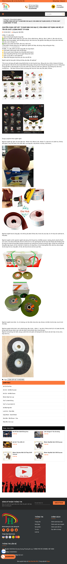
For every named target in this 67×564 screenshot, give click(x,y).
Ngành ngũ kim (6, 60)
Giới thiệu (37, 524)
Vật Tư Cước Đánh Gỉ (9, 404)
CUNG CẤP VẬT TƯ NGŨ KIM (16, 379)
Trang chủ (37, 521)
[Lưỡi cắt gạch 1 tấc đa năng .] (38, 434)
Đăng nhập (56, 1)
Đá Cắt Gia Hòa (7, 386)
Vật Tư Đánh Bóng (8, 400)
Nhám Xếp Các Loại (8, 397)
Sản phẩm (38, 527)
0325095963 (33, 8)
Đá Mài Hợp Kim (7, 407)
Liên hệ (37, 532)
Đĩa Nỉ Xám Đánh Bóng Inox (20, 431)
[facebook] (3, 529)
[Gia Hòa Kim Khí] (5, 6)
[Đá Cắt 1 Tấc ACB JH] (7, 444)
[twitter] (7, 529)
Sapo (48, 561)
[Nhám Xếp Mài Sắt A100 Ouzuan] (38, 445)
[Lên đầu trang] (64, 393)
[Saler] (24, 478)
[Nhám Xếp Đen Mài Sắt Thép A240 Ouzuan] (7, 456)
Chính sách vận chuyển (57, 524)
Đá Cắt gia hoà (33, 240)
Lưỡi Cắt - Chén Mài (8, 411)
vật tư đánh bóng (22, 328)
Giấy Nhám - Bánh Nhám (10, 414)
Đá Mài (40, 240)
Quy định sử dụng (56, 529)
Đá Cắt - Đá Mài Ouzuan (10, 390)
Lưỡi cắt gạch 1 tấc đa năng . (52, 431)
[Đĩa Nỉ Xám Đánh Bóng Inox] (7, 434)
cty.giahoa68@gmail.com (16, 555)
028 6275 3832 (33, 7)
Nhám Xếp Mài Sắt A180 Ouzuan (53, 452)
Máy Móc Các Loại (8, 422)
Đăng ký (62, 1)
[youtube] (16, 529)
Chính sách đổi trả (56, 527)
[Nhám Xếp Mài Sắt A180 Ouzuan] (38, 456)
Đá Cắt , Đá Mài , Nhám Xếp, (11, 38)
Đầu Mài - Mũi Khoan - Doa (10, 418)
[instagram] (12, 529)
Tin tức (37, 529)
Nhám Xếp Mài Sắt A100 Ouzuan (53, 442)
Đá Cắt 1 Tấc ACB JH (18, 442)
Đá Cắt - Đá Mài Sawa (9, 393)
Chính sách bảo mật (57, 521)
